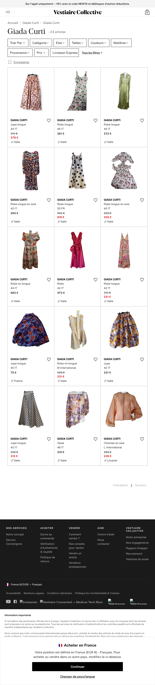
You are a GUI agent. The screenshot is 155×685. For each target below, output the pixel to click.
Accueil (13, 22)
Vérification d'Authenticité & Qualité (49, 548)
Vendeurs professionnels (78, 565)
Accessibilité (13, 593)
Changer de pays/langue (77, 676)
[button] (147, 12)
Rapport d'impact (137, 548)
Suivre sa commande (47, 536)
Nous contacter (103, 542)
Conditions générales (59, 593)
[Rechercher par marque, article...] (8, 12)
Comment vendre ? (75, 536)
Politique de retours (47, 559)
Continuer (77, 666)
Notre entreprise (136, 537)
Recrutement (134, 554)
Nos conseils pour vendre (76, 546)
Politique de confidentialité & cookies (97, 593)
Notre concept (15, 534)
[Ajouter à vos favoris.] (49, 120)
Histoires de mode (137, 559)
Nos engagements (137, 543)
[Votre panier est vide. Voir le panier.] (147, 12)
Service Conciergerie (14, 542)
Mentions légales (34, 593)
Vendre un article (75, 555)
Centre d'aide (106, 534)
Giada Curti (30, 22)
